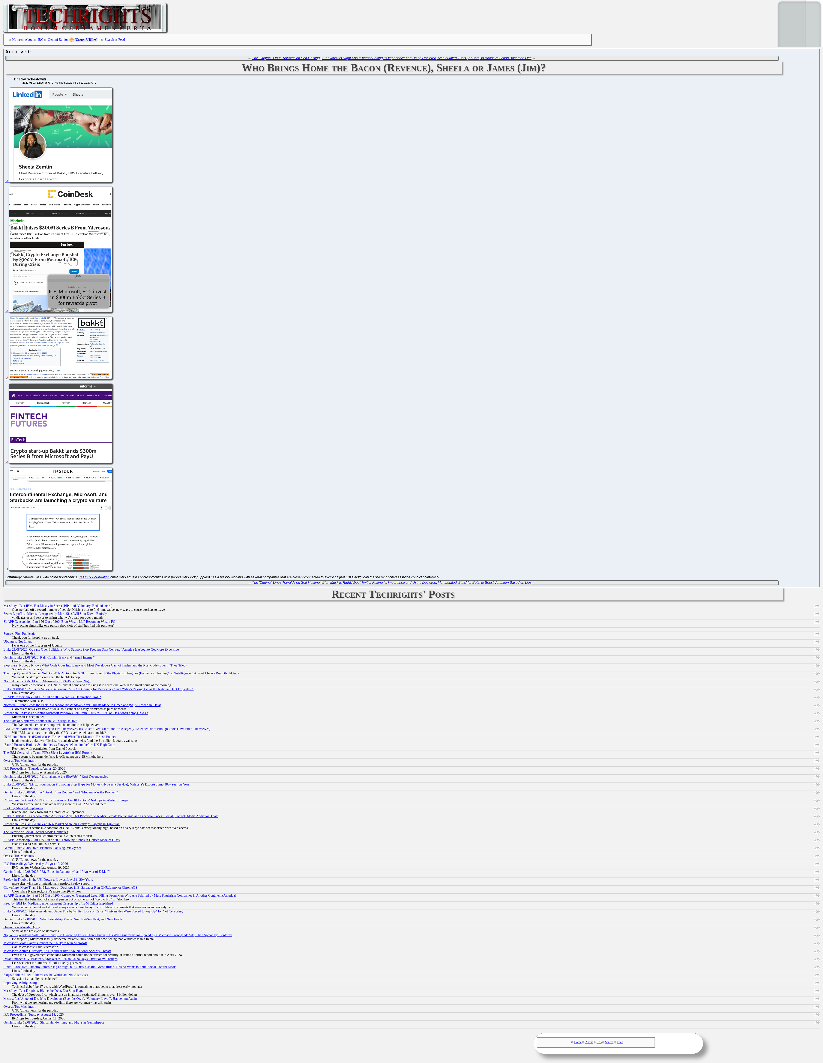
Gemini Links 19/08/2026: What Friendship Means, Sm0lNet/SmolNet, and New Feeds (62, 919)
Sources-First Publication (20, 633)
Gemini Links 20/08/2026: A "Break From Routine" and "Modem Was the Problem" (60, 792)
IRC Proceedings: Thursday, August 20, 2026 (34, 768)
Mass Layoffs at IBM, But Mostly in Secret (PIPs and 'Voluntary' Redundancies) (57, 606)
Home (16, 39)
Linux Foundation (96, 577)
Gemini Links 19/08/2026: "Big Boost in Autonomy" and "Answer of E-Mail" (56, 871)
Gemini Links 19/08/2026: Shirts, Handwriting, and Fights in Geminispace (53, 1022)
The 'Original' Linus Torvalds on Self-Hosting (286, 58)
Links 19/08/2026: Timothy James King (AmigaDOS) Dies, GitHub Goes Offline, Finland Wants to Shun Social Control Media (89, 967)
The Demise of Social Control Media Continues (35, 832)
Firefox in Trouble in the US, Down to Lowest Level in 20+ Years (48, 879)
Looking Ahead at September (23, 808)
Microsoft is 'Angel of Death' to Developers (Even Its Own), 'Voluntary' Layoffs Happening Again (70, 998)
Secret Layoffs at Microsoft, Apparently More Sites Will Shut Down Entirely (55, 613)
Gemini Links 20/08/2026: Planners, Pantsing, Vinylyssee (42, 848)
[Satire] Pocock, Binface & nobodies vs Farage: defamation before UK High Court (59, 744)
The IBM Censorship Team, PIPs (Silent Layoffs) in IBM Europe (47, 752)
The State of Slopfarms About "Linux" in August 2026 (40, 721)
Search (109, 39)
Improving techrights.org (20, 983)
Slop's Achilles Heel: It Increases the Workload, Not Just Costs (45, 975)
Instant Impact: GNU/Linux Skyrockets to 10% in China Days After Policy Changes (60, 959)
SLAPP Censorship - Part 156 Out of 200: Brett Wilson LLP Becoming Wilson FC (59, 621)
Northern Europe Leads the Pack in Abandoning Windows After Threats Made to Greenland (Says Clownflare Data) (82, 705)
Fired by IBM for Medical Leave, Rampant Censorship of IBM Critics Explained (58, 903)
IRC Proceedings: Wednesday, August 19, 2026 (35, 863)
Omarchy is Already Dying (21, 927)
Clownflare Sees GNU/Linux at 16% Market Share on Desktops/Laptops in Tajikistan (61, 824)
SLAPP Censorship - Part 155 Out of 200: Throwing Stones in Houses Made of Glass (61, 840)
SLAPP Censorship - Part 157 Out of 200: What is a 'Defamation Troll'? (52, 697)
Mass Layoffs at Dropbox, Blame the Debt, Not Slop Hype (43, 990)
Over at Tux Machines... (19, 760)
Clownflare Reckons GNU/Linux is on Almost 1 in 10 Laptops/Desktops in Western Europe (65, 800)
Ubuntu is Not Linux (17, 641)
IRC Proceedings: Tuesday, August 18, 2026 (33, 1014)
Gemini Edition (58, 39)
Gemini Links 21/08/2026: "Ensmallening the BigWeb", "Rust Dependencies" (56, 776)
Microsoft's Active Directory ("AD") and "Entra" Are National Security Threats (57, 951)
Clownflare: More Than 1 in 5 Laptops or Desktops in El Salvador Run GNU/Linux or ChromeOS (70, 887)
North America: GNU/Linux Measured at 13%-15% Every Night (47, 681)
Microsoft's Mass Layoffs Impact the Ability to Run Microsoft (45, 943)
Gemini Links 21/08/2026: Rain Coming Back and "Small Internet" (49, 657)
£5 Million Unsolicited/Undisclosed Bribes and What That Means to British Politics (59, 737)
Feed (121, 39)
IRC (41, 39)
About (29, 39)
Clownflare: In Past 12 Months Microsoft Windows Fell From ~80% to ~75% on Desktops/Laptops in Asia (75, 713)
